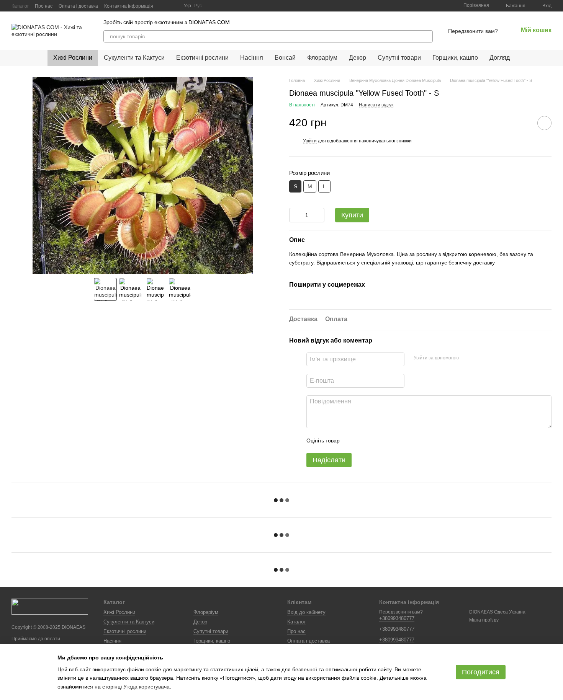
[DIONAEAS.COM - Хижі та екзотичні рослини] (49, 606)
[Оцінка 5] (401, 440)
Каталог (20, 6)
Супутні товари (399, 57)
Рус (198, 5)
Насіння (251, 57)
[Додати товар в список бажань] (544, 123)
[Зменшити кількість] (295, 215)
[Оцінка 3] (377, 440)
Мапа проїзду (484, 620)
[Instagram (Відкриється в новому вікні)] (164, 6)
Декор (357, 57)
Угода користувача (146, 687)
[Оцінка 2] (364, 440)
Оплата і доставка (78, 6)
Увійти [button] (310, 141)
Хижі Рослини (72, 57)
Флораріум (322, 57)
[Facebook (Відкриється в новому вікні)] (173, 6)
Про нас (43, 6)
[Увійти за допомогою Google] (479, 358)
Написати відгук (376, 105)
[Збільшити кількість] (318, 215)
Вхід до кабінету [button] (306, 612)
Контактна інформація (128, 6)
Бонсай (285, 57)
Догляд (499, 57)
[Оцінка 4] (389, 440)
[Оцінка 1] (352, 440)
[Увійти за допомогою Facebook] (467, 358)
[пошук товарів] (427, 36)
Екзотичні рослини (202, 57)
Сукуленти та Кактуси (134, 57)
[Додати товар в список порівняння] (523, 123)
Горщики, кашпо (455, 57)
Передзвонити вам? (473, 31)
